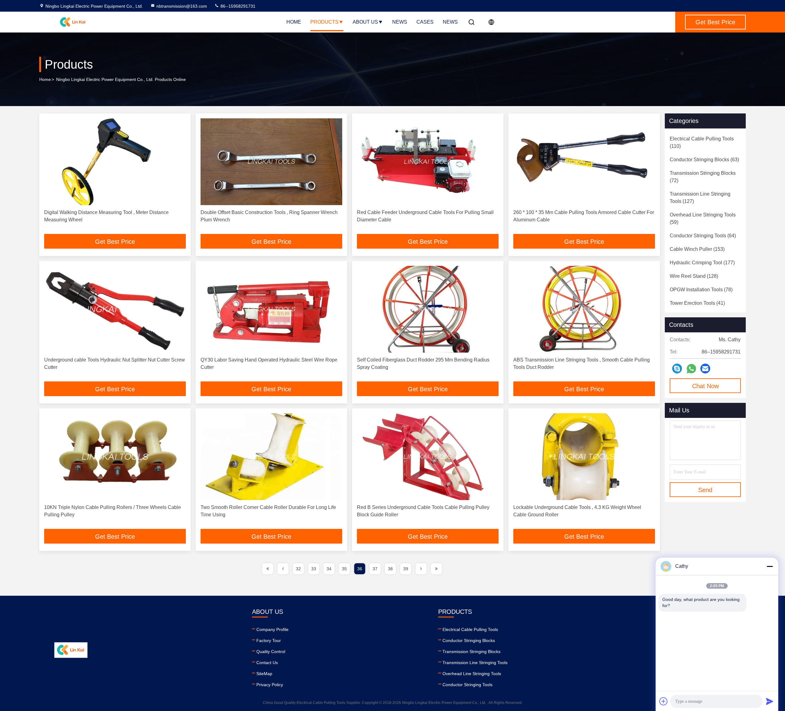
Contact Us (267, 662)
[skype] (677, 369)
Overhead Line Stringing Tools (471, 673)
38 (390, 568)
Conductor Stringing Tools (467, 684)
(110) (702, 142)
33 (313, 568)
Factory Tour (268, 640)
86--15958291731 (237, 6)
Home (293, 22)
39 (405, 568)
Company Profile (272, 629)
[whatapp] (691, 368)
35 (344, 568)
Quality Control (270, 651)
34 (329, 568)
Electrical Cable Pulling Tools (470, 629)
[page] (267, 568)
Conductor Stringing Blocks (468, 640)
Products (324, 22)
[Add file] (663, 701)
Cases (425, 22)
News (399, 22)
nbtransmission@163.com (181, 6)
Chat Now (705, 386)
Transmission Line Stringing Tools (474, 662)
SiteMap (264, 673)
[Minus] (769, 566)
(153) (697, 249)
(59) (703, 218)
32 (298, 568)
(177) (702, 262)
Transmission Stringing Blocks (471, 651)
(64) (703, 235)
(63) (704, 159)
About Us (365, 22)
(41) (697, 303)
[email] (705, 369)
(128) (694, 276)
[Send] (770, 701)
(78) (701, 289)
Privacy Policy (269, 684)
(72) (703, 176)
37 (375, 568)
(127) (700, 197)
